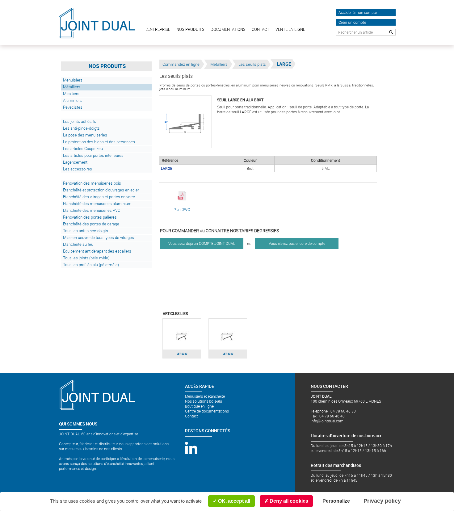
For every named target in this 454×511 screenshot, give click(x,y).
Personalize (336, 501)
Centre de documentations (207, 410)
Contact (191, 415)
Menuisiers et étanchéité (205, 396)
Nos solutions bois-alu (203, 401)
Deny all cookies (288, 501)
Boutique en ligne (199, 406)
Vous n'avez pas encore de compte (297, 243)
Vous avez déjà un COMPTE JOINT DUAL (201, 243)
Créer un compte (352, 22)
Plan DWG (182, 209)
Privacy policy (382, 501)
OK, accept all (233, 501)
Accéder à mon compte (357, 12)
